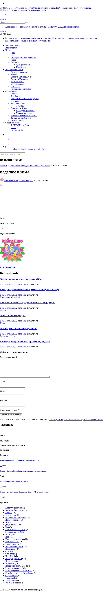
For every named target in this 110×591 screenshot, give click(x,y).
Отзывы (14, 94)
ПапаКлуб (15, 86)
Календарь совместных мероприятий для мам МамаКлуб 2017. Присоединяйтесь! (42, 27)
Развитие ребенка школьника (24, 115)
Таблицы (20, 106)
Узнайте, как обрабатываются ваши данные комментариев (76, 419)
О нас (13, 127)
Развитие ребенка (19, 108)
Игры (13, 60)
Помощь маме (17, 120)
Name (3, 381)
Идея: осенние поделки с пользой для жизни (30, 165)
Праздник (15, 62)
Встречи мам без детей (21, 77)
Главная (3, 165)
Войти (3, 19)
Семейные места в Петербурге (24, 98)
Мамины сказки (12, 45)
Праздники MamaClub (21, 89)
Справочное (10, 91)
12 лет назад (21, 284)
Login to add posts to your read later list (27, 149)
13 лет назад (25, 180)
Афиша (14, 74)
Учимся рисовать (24, 113)
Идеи (7, 50)
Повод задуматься (13, 558)
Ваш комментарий (9, 357)
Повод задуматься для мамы (23, 57)
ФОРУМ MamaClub (20, 125)
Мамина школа (17, 81)
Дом (13, 52)
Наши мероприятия (14, 69)
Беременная (16, 101)
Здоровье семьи (18, 103)
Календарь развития (25, 110)
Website (4, 400)
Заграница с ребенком (21, 118)
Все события (11, 48)
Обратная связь (12, 123)
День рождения (23, 65)
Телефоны (15, 96)
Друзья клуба (17, 130)
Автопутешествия (19, 72)
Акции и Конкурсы (20, 79)
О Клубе (9, 551)
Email (3, 391)
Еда (12, 55)
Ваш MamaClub (11, 180)
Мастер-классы (18, 84)
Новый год (21, 67)
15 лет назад (21, 295)
